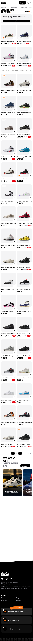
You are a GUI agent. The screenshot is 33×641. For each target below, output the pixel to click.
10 (30, 453)
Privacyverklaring (5, 584)
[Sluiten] (28, 17)
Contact (18, 601)
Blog (17, 598)
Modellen (4, 601)
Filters (27, 11)
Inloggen (22, 3)
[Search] (28, 3)
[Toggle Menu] (31, 3)
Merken (3, 598)
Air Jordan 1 (4, 7)
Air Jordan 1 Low (13, 7)
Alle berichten (24, 465)
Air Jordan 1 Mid (23, 7)
